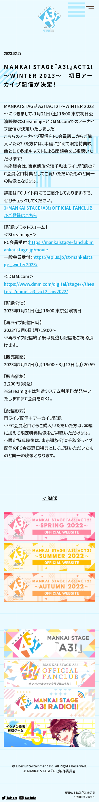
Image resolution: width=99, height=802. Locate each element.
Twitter (11, 797)
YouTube (30, 797)
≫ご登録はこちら (20, 215)
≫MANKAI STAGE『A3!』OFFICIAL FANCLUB (48, 207)
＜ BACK (49, 498)
